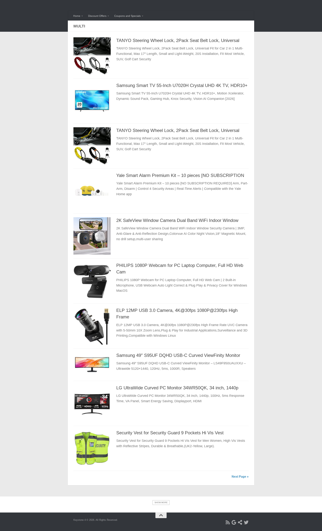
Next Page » (240, 476)
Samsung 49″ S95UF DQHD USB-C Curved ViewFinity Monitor (178, 355)
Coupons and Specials (127, 15)
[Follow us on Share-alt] (240, 522)
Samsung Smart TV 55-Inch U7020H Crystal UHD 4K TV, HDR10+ (181, 85)
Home (76, 15)
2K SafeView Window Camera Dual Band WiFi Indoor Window (177, 220)
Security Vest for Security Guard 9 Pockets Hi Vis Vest (170, 432)
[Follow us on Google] (234, 522)
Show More (161, 502)
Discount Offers (97, 15)
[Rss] (227, 522)
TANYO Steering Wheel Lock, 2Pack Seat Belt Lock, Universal (177, 40)
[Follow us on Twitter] (246, 522)
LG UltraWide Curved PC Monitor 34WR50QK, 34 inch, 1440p (177, 387)
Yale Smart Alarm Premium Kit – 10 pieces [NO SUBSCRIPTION (180, 175)
